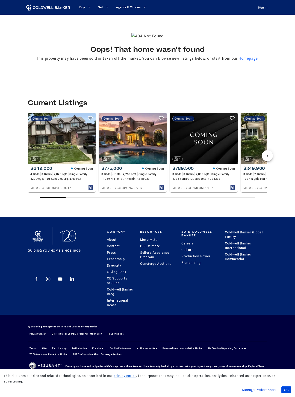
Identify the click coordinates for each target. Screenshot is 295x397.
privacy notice (124, 375)
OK (286, 390)
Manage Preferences (259, 390)
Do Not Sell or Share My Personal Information (77, 333)
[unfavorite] (90, 118)
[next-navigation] (267, 155)
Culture (187, 249)
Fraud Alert (98, 348)
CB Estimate (150, 246)
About (112, 239)
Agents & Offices (128, 7)
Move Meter (149, 239)
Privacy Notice (89, 326)
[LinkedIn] (72, 279)
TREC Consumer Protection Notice (48, 354)
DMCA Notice (79, 348)
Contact (113, 246)
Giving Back (116, 272)
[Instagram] (48, 279)
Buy (82, 7)
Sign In (262, 7)
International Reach (117, 302)
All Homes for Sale (146, 348)
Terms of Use (68, 326)
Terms (33, 348)
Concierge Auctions (155, 263)
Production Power (195, 256)
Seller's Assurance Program (154, 254)
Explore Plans (256, 366)
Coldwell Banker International (238, 245)
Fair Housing (59, 348)
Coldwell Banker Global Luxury (244, 234)
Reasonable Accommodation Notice (182, 348)
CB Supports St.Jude (117, 280)
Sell (100, 7)
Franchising (191, 262)
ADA (44, 348)
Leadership (116, 259)
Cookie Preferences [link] (120, 348)
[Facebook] (36, 279)
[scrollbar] (147, 197)
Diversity (114, 265)
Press (111, 252)
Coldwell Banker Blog (120, 291)
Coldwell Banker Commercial (238, 256)
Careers (187, 243)
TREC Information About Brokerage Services (97, 354)
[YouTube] (60, 279)
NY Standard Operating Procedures (227, 348)
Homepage (248, 58)
